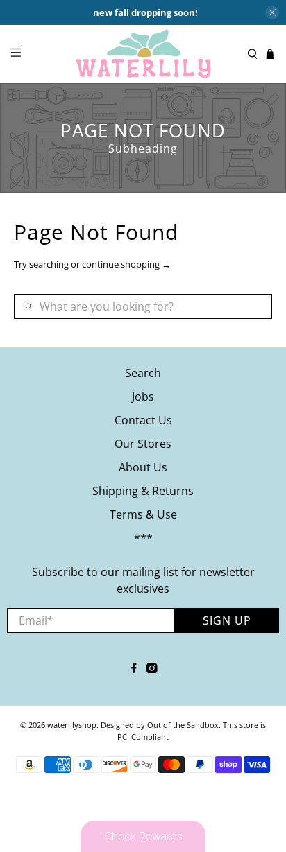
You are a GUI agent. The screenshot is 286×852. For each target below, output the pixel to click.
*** (143, 538)
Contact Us (143, 420)
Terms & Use (143, 514)
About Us (143, 467)
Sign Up (227, 620)
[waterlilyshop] (143, 54)
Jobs (143, 396)
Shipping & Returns (143, 490)
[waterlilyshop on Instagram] (152, 669)
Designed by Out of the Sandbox (160, 725)
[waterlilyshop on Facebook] (134, 669)
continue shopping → (126, 264)
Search (143, 373)
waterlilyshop (71, 725)
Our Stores (143, 443)
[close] (272, 12)
